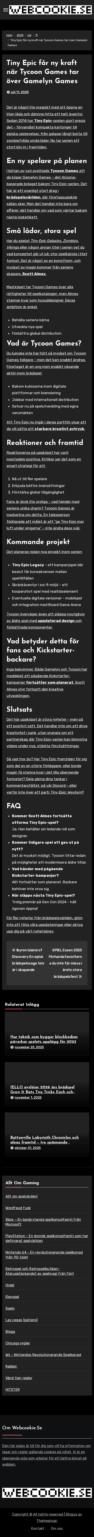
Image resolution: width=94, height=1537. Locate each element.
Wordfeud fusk (18, 1208)
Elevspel (12, 1297)
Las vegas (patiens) (21, 1320)
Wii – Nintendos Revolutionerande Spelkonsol (43, 1355)
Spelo (10, 1308)
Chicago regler (17, 1343)
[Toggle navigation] (5, 9)
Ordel (9, 1285)
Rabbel (11, 1366)
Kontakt (37, 1528)
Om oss (57, 1528)
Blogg (10, 1332)
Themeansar (47, 1521)
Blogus (71, 1514)
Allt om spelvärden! (21, 1196)
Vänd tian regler (18, 1378)
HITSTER (12, 1390)
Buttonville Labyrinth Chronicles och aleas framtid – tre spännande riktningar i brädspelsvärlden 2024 (44, 1142)
